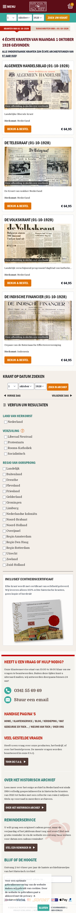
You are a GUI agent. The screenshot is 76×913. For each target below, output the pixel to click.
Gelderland (14, 497)
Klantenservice (23, 721)
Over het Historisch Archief (23, 807)
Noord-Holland (16, 525)
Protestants (15, 442)
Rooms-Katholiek (19, 448)
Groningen (14, 502)
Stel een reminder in (18, 847)
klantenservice (20, 669)
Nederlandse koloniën (21, 514)
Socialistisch (16, 453)
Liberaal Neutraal (19, 436)
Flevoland (13, 485)
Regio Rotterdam (18, 547)
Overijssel (13, 531)
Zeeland (12, 559)
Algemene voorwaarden (54, 907)
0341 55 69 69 (28, 690)
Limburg (12, 508)
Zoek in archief (57, 387)
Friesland (13, 491)
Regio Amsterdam (18, 536)
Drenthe (12, 480)
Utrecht (11, 553)
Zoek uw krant (58, 18)
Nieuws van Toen (40, 726)
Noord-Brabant (16, 519)
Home (7, 721)
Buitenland (14, 474)
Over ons (58, 726)
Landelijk (12, 468)
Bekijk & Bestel (17, 129)
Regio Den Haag (17, 542)
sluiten (43, 907)
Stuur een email (31, 699)
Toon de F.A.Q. (14, 761)
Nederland (15, 421)
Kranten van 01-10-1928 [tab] (16, 28)
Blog (38, 721)
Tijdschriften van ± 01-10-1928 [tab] (52, 28)
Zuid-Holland (15, 564)
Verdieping (50, 721)
